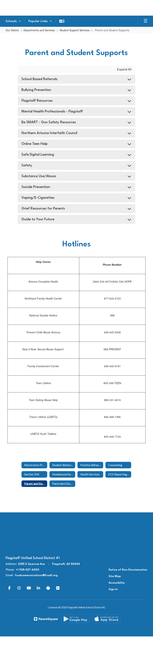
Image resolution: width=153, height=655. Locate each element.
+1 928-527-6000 (27, 570)
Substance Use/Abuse (38, 176)
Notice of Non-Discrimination (128, 570)
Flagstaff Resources (37, 100)
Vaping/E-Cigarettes (37, 197)
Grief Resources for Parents (43, 208)
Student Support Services (75, 30)
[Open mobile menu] (145, 21)
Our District (12, 30)
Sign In (113, 589)
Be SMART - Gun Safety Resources (48, 122)
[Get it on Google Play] (76, 619)
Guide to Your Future (37, 219)
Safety (26, 165)
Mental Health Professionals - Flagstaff (52, 111)
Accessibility (117, 583)
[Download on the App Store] (106, 619)
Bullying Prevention (36, 90)
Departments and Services (39, 30)
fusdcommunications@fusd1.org (36, 575)
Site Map (115, 576)
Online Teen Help (34, 144)
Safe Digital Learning (37, 154)
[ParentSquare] (46, 619)
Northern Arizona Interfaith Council (49, 133)
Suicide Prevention (35, 187)
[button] (13, 21)
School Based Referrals (39, 79)
